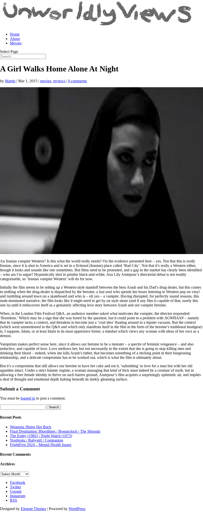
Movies (16, 43)
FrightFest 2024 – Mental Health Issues (40, 445)
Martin (10, 81)
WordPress (77, 509)
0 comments (77, 81)
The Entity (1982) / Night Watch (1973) (41, 436)
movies (45, 81)
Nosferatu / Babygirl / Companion (36, 440)
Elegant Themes (33, 509)
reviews (59, 81)
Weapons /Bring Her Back (30, 427)
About (15, 39)
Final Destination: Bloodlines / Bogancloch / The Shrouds (55, 431)
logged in (28, 398)
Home (15, 34)
